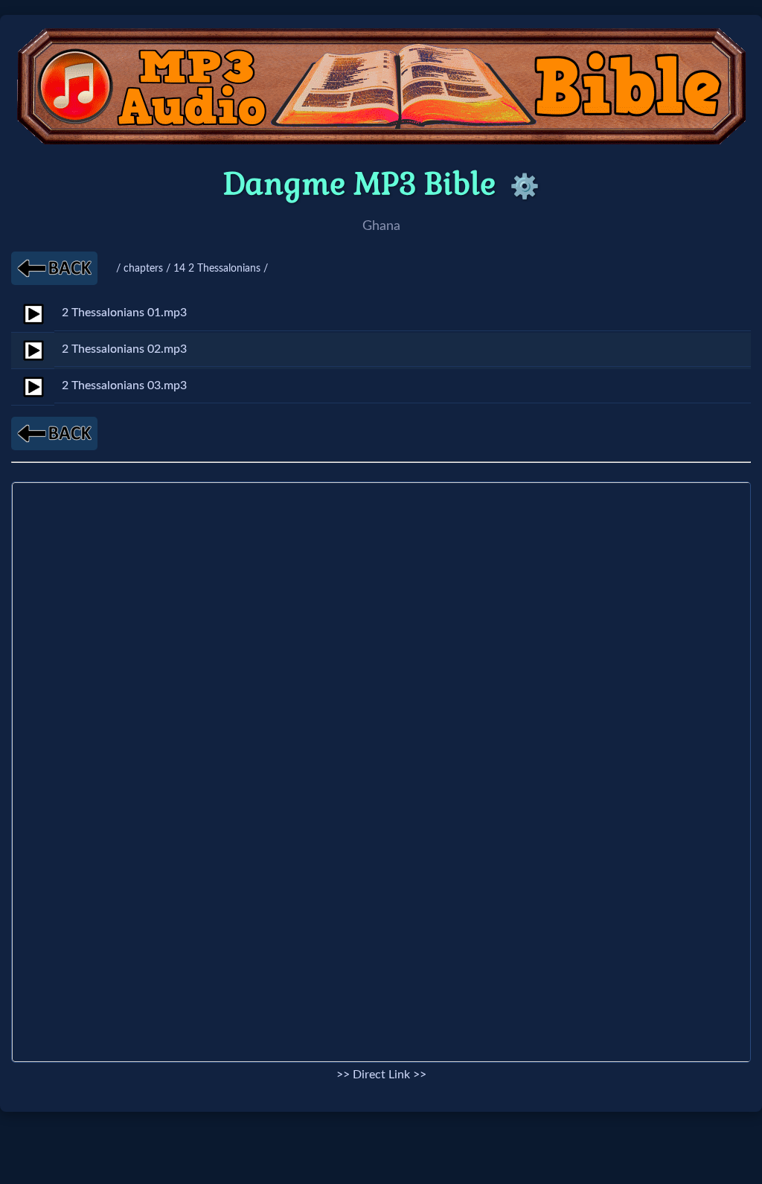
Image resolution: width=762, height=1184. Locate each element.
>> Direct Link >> (381, 1075)
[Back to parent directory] (54, 268)
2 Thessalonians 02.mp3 (124, 349)
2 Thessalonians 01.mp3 (124, 313)
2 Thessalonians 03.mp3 (124, 385)
